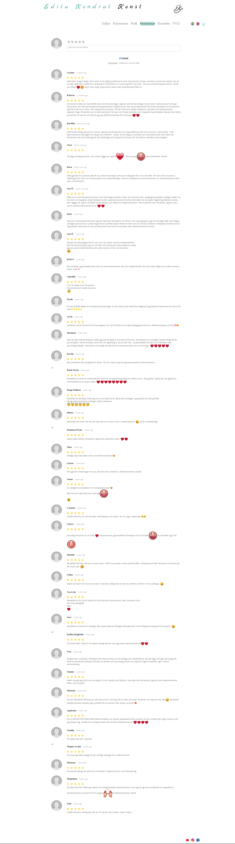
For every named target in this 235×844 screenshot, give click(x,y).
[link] (204, 24)
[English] (197, 24)
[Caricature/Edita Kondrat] (198, 840)
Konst (130, 6)
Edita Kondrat (81, 6)
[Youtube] (187, 840)
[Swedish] (191, 24)
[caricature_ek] (192, 840)
